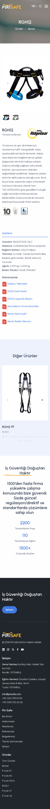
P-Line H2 (7, 775)
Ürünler (19, 28)
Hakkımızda (8, 721)
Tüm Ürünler (8, 760)
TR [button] (33, 6)
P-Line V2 (7, 795)
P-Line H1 (6, 770)
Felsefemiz (7, 726)
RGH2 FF (8, 427)
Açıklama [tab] (7, 233)
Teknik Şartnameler (12, 741)
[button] (42, 83)
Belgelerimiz (8, 736)
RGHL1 (5, 785)
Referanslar (8, 731)
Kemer (31, 28)
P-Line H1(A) (8, 780)
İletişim (9, 609)
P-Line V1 (6, 790)
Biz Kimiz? (7, 716)
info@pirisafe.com (11, 694)
